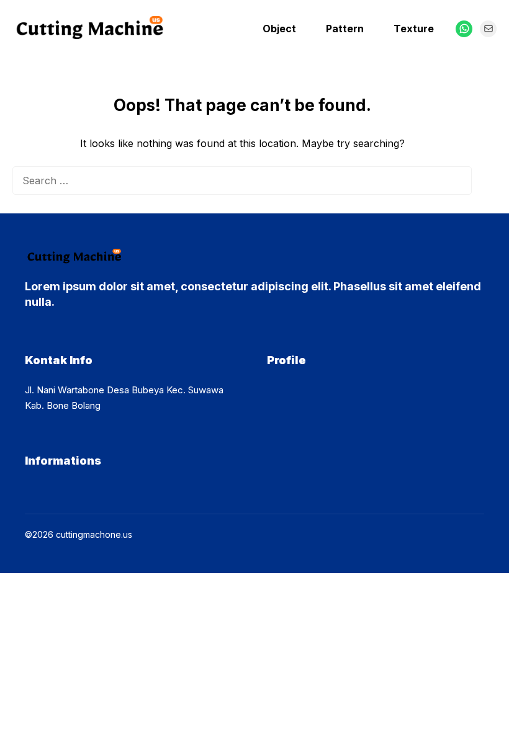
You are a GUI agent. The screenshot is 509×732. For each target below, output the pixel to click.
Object (279, 28)
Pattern (345, 28)
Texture (414, 28)
